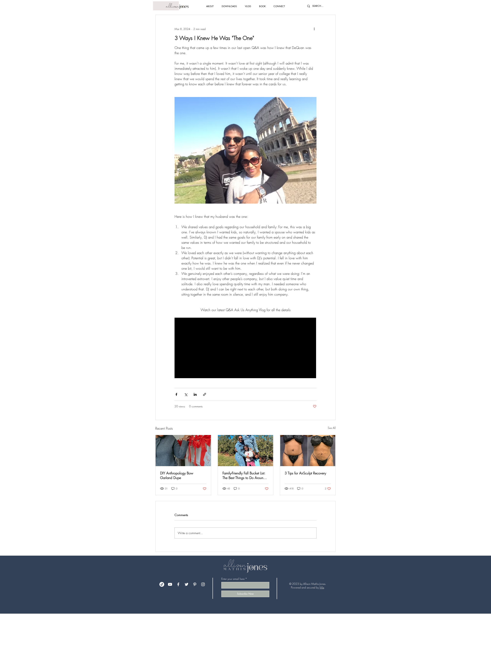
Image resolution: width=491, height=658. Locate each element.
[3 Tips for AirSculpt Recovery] (307, 450)
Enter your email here (233, 579)
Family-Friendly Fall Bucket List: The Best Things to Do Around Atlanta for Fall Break (243, 475)
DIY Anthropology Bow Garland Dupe (176, 475)
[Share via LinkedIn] (195, 394)
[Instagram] (203, 584)
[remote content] (245, 348)
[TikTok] (161, 584)
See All (332, 428)
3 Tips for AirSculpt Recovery (305, 473)
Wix (322, 587)
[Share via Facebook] (176, 394)
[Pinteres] (194, 584)
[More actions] (314, 29)
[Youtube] (170, 584)
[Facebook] (178, 584)
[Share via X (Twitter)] (186, 394)
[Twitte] (186, 584)
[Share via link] (204, 394)
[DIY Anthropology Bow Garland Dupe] (183, 450)
